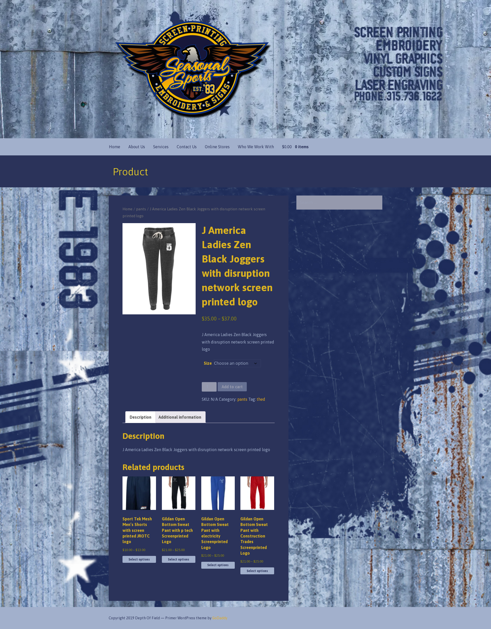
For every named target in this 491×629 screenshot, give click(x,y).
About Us (136, 146)
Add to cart (232, 386)
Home (114, 146)
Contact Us (187, 146)
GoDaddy (219, 618)
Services (161, 146)
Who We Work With (256, 146)
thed (261, 399)
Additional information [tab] (180, 417)
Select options (139, 559)
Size (208, 363)
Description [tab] (140, 417)
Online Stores (217, 146)
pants (141, 209)
